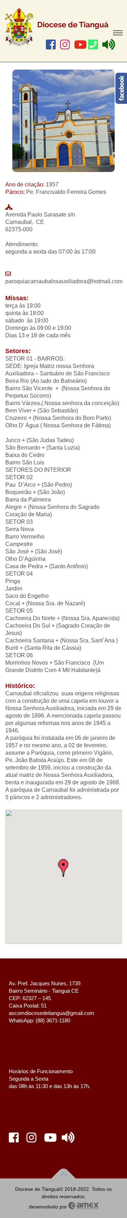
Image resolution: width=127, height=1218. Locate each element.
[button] (63, 868)
